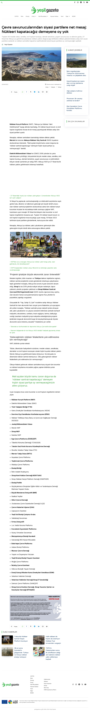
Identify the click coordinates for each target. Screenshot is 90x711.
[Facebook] (75, 2)
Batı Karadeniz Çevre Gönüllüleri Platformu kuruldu (74, 108)
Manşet (53, 87)
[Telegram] (81, 2)
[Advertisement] (35, 108)
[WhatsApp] (22, 92)
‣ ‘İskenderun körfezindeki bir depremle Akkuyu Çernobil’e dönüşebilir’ (33, 326)
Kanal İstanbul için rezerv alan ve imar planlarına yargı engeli (76, 83)
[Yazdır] (46, 92)
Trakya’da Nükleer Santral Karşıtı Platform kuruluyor (21, 639)
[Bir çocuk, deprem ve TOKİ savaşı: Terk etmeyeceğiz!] (76, 61)
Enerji (47, 87)
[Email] (42, 92)
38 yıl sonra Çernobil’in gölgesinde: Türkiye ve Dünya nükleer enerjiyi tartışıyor (21, 652)
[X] (84, 2)
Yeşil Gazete (8, 44)
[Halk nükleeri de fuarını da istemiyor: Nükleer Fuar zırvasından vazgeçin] (38, 639)
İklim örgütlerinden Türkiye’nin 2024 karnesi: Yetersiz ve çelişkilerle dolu (76, 73)
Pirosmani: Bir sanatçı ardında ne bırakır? (74, 100)
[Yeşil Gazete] (3, 44)
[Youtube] (87, 2)
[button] (2, 2)
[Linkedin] (38, 92)
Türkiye (59, 87)
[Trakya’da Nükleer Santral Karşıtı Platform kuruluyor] (7, 639)
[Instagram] (78, 2)
